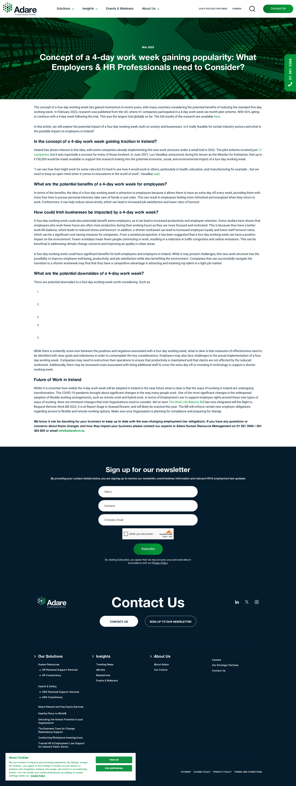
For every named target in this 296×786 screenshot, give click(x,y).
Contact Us (278, 9)
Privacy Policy (160, 563)
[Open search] (252, 9)
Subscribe (148, 549)
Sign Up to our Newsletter (171, 621)
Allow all (113, 760)
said (156, 174)
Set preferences (114, 768)
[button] (65, 9)
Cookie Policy (37, 776)
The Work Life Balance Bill (186, 402)
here (217, 116)
